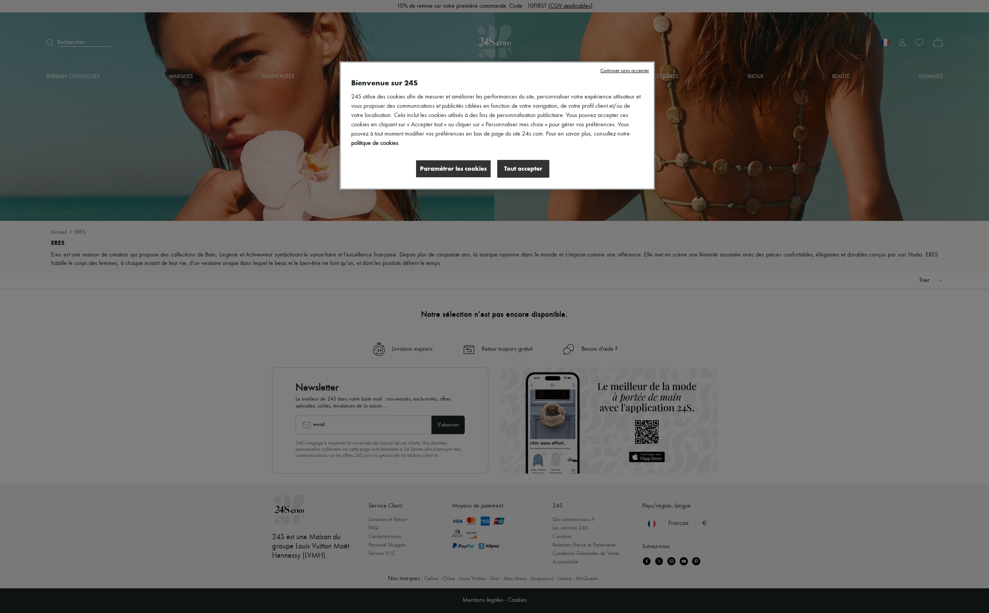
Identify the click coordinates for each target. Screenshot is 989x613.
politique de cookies (374, 143)
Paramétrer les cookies (453, 168)
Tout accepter (523, 168)
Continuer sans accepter (624, 70)
